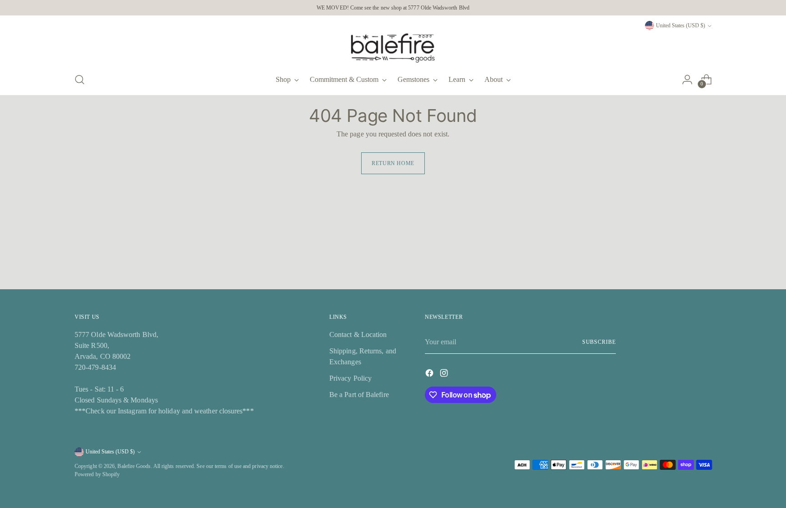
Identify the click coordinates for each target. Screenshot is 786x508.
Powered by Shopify (97, 474)
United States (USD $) (680, 25)
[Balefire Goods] (393, 48)
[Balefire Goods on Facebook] (430, 374)
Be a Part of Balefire (359, 394)
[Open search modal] (80, 79)
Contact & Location (358, 334)
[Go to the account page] (687, 79)
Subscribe (599, 342)
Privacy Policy (350, 378)
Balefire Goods (134, 466)
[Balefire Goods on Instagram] (444, 374)
